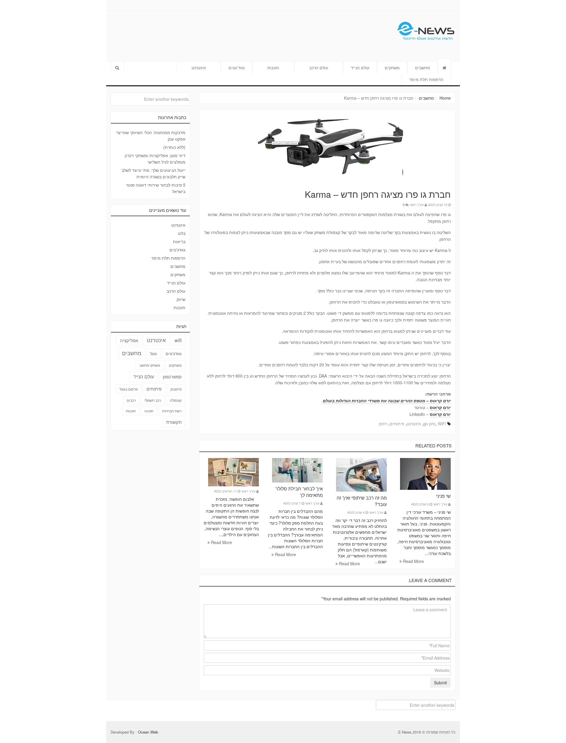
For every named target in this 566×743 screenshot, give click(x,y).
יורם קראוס (440, 407)
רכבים (131, 400)
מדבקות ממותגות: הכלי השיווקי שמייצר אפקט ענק (150, 135)
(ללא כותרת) (174, 147)
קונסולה (176, 400)
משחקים (392, 67)
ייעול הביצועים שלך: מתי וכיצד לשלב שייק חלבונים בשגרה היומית (153, 173)
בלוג (181, 233)
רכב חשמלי (152, 400)
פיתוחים (397, 423)
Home (445, 98)
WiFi (442, 423)
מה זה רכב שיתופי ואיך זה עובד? (362, 501)
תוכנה (148, 410)
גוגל (153, 353)
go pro (429, 423)
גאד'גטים (236, 67)
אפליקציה (129, 340)
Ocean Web (148, 732)
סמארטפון (172, 376)
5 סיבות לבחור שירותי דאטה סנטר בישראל (155, 188)
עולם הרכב (318, 67)
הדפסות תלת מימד (426, 79)
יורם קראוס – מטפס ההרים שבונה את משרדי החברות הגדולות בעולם (387, 400)
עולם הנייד (360, 67)
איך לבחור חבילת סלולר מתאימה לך (299, 491)
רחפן (383, 423)
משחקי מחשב (149, 365)
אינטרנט (199, 67)
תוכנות (273, 67)
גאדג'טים (177, 250)
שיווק (181, 299)
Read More (413, 561)
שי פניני (443, 495)
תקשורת (174, 422)
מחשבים (422, 67)
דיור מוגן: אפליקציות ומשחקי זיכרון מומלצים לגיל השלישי (155, 158)
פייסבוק (176, 388)
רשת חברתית (172, 410)
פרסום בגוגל (129, 388)
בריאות (179, 241)
